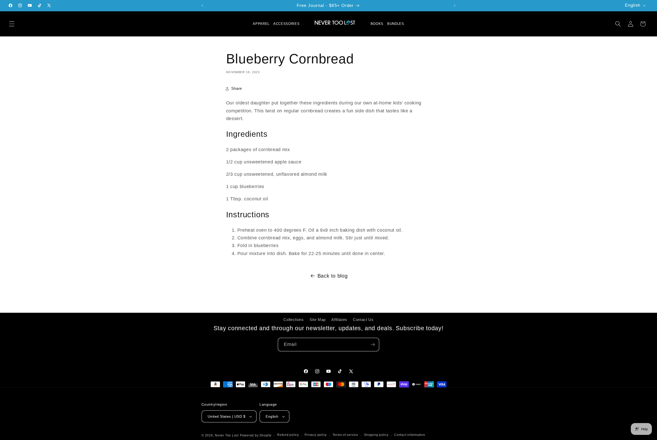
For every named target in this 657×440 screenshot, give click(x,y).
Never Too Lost (227, 435)
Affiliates (339, 319)
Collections (293, 319)
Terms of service (345, 435)
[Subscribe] (372, 344)
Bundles (395, 24)
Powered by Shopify (256, 435)
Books (377, 24)
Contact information (409, 435)
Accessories (286, 24)
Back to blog (332, 276)
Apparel (261, 24)
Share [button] (236, 88)
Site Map (318, 319)
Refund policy (288, 435)
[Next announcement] (454, 5)
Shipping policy (376, 435)
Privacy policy (316, 435)
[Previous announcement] (202, 5)
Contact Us (363, 319)
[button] (12, 24)
